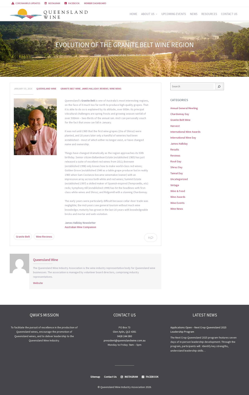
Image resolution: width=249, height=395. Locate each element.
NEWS (193, 14)
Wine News (115, 88)
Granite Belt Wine (70, 88)
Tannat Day (176, 173)
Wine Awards (177, 197)
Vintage (174, 185)
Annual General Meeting (184, 108)
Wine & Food (177, 191)
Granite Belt (23, 236)
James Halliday (90, 88)
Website (38, 283)
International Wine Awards (185, 131)
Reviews (104, 88)
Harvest (175, 126)
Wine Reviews (44, 236)
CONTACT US (229, 14)
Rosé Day (175, 161)
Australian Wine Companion (80, 227)
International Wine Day (183, 137)
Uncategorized (179, 179)
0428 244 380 (124, 336)
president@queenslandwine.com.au (125, 340)
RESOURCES (209, 14)
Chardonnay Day (179, 114)
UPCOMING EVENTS (173, 14)
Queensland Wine (46, 88)
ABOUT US (147, 14)
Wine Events (177, 203)
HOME (133, 14)
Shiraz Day (176, 167)
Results (174, 149)
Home (97, 55)
